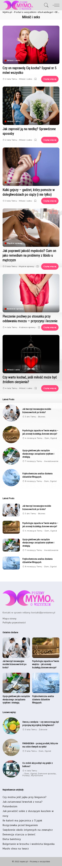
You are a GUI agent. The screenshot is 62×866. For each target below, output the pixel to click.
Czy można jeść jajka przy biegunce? (24, 797)
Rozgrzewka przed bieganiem (20, 825)
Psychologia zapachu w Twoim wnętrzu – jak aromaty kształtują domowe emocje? (45, 664)
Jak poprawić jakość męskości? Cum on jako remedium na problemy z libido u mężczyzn (29, 255)
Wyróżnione (37, 776)
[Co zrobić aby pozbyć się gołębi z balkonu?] (11, 769)
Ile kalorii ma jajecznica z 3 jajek (22, 820)
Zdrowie (43, 730)
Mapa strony (9, 618)
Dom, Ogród (51, 438)
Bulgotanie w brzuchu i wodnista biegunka (29, 844)
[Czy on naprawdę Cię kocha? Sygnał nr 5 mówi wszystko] (31, 45)
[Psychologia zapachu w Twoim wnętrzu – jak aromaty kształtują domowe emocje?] (11, 434)
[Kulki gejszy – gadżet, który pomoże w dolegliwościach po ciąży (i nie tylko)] (31, 166)
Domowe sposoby (47, 774)
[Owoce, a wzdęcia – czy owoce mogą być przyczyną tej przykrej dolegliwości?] (11, 726)
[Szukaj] (46, 5)
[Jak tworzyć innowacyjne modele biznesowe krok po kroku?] (11, 413)
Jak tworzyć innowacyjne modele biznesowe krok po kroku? (15, 664)
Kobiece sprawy (15, 309)
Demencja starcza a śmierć (19, 834)
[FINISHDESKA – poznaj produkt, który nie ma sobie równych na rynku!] (11, 747)
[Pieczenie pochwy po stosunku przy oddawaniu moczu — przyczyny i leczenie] (31, 293)
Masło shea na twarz (16, 848)
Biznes (41, 417)
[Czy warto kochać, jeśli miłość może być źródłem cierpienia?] (31, 354)
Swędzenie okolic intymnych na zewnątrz (28, 830)
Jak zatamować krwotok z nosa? (22, 802)
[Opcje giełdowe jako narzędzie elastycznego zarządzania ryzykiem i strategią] (11, 456)
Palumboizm (10, 806)
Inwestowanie (51, 461)
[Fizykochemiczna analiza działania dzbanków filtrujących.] (11, 477)
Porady (26, 776)
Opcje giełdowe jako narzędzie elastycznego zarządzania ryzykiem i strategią (38, 453)
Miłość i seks (13, 60)
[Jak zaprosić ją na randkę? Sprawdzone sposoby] (31, 106)
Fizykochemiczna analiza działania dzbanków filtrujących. (43, 699)
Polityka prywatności (14, 622)
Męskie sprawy (14, 243)
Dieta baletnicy (12, 839)
